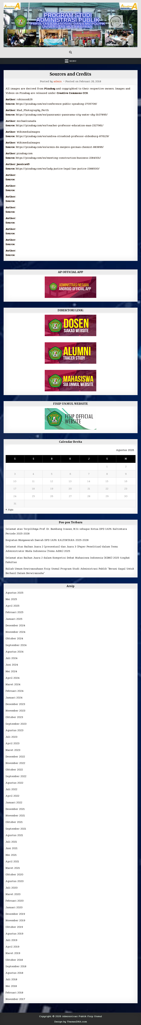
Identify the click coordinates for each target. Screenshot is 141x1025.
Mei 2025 (11, 599)
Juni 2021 (12, 848)
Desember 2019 (15, 914)
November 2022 (15, 763)
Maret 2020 (13, 894)
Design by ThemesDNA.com (70, 1021)
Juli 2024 (12, 658)
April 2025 (12, 606)
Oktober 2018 (14, 960)
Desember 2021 (15, 809)
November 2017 (15, 999)
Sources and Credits (70, 74)
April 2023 (12, 743)
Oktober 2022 (14, 770)
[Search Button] (70, 52)
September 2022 (16, 776)
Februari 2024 (15, 691)
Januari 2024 (14, 698)
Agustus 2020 (15, 881)
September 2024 (16, 645)
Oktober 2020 (14, 874)
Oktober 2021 (14, 822)
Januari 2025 (14, 619)
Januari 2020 (14, 907)
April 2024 (13, 678)
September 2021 (16, 829)
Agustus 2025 (14, 593)
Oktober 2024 (14, 638)
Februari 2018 (14, 993)
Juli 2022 (11, 789)
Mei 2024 (11, 671)
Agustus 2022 (14, 783)
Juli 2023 (11, 737)
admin (57, 81)
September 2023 (16, 724)
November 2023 (15, 711)
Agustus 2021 (14, 835)
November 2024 (15, 632)
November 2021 (15, 815)
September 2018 (16, 966)
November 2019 (15, 920)
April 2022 (12, 796)
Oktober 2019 (14, 927)
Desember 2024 (15, 625)
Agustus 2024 (15, 652)
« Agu (9, 510)
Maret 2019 (13, 953)
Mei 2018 (11, 986)
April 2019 (12, 947)
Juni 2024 (12, 665)
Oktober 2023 (14, 717)
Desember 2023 (15, 704)
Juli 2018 (11, 979)
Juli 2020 (12, 888)
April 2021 (12, 861)
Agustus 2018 (14, 973)
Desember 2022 (15, 757)
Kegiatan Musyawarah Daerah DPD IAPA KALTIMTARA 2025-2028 (47, 540)
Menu (72, 61)
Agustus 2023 (14, 730)
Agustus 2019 (14, 934)
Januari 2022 (14, 802)
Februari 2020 (15, 901)
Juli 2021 (11, 842)
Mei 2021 (11, 855)
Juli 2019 (11, 940)
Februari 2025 (14, 612)
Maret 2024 (13, 684)
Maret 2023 (13, 750)
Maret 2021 (13, 868)
